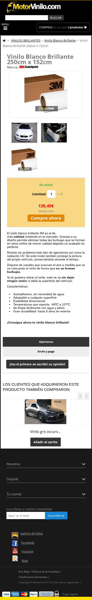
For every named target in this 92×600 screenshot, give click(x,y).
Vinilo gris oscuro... (45, 431)
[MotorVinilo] (34, 13)
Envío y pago (46, 351)
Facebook (27, 543)
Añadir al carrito (46, 442)
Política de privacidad (45, 571)
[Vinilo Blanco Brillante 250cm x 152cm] (24, 144)
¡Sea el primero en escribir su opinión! (37, 364)
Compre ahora (46, 218)
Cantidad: (39, 194)
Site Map (24, 571)
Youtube (27, 551)
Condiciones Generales (32, 577)
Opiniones (46, 342)
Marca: (12, 67)
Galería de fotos (31, 533)
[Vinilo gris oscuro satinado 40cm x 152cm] (45, 423)
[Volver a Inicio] (4, 40)
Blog (25, 561)
